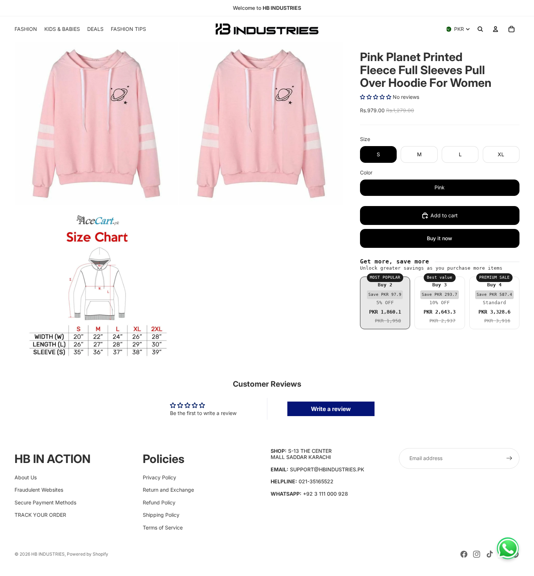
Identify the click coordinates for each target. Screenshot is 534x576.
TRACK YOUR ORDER (40, 515)
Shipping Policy (161, 515)
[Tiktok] (489, 554)
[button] (375, 97)
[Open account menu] (495, 29)
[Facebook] (464, 554)
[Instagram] (476, 554)
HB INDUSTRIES (48, 554)
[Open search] (480, 29)
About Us (26, 477)
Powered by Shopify (87, 554)
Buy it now (439, 238)
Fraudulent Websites (39, 490)
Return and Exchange (168, 490)
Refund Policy (159, 502)
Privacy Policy (159, 477)
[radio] (385, 303)
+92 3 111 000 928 (325, 494)
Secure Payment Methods (45, 502)
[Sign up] (509, 458)
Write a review (331, 408)
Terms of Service (163, 527)
